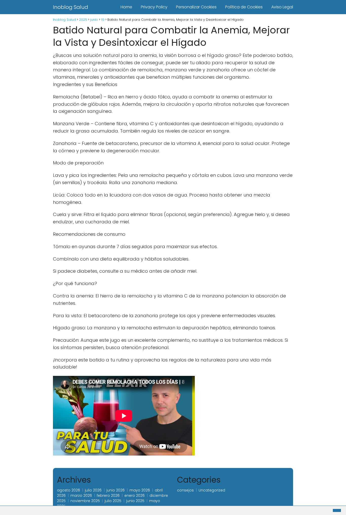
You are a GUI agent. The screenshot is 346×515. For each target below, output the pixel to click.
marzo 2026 (81, 495)
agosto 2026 (68, 490)
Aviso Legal (282, 7)
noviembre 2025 (85, 500)
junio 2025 (135, 500)
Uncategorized (212, 490)
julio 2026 (93, 490)
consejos (185, 490)
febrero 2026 (108, 495)
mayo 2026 (139, 490)
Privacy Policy (154, 7)
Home (126, 7)
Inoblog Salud (70, 7)
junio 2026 (115, 490)
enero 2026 (134, 495)
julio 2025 (113, 500)
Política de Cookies (244, 7)
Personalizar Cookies (196, 7)
